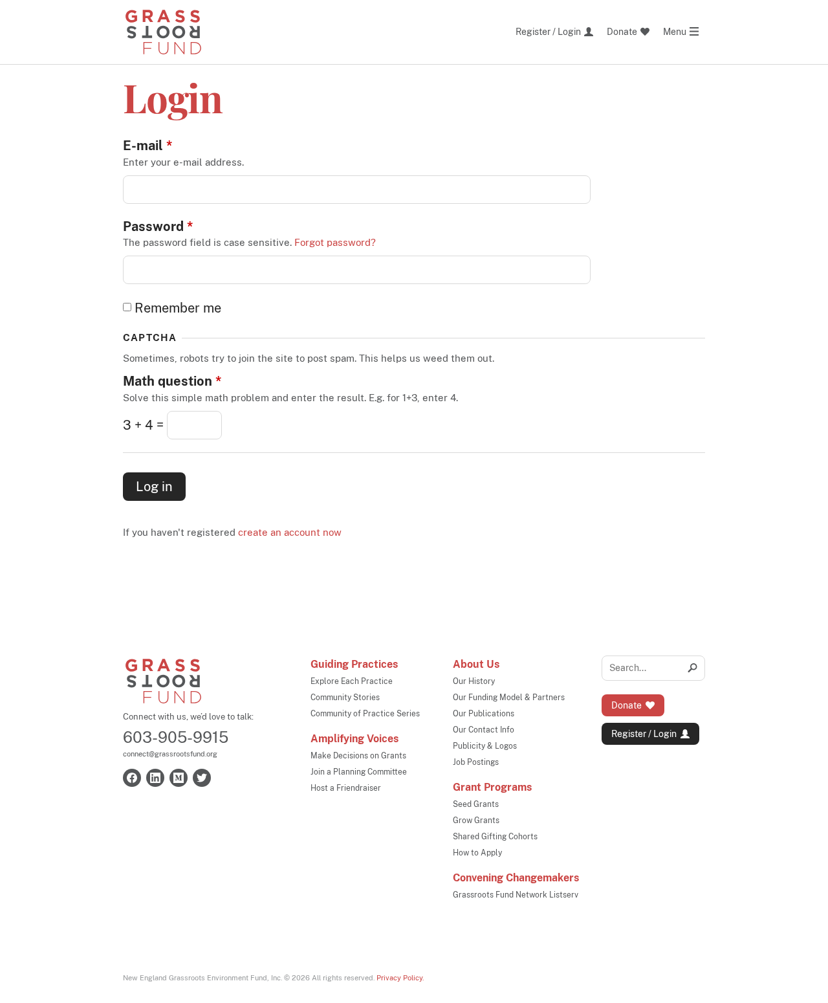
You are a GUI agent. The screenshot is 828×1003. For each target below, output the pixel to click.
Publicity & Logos (485, 746)
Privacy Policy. (400, 978)
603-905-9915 (175, 737)
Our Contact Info (483, 729)
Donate (626, 705)
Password (158, 226)
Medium (178, 778)
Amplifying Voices (354, 739)
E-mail (147, 145)
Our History (474, 681)
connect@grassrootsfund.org (170, 754)
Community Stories (345, 697)
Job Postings (476, 762)
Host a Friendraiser (345, 788)
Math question (172, 381)
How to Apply (477, 852)
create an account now (290, 532)
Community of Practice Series (365, 713)
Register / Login (644, 734)
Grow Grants (476, 820)
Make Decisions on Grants (358, 755)
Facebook (132, 778)
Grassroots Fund (163, 681)
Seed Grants (476, 804)
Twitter (202, 778)
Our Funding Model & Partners (509, 697)
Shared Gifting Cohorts (495, 836)
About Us (476, 664)
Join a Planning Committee (358, 772)
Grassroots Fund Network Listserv (515, 894)
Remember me (178, 308)
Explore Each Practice (351, 681)
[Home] (163, 32)
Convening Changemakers (516, 878)
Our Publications (483, 713)
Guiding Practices (354, 664)
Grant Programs (492, 787)
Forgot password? (335, 242)
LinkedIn (155, 778)
